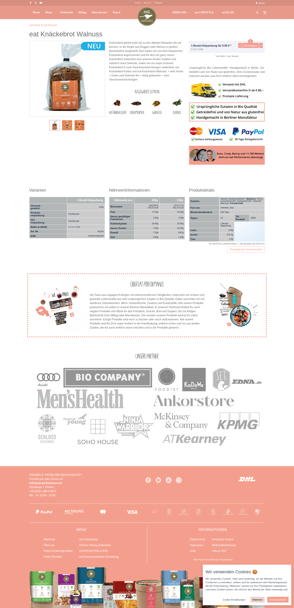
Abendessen (99, 12)
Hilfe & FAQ (219, 550)
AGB (193, 550)
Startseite (49, 539)
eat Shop (34, 25)
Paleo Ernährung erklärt (58, 550)
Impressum (196, 545)
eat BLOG (228, 12)
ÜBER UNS (179, 12)
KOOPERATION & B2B (93, 550)
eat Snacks (50, 25)
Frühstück (66, 12)
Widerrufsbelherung (224, 545)
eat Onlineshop (88, 539)
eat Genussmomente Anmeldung (99, 556)
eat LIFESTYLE (204, 12)
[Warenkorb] (265, 12)
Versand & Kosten (223, 539)
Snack (116, 12)
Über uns (49, 545)
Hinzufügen (250, 45)
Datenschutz (197, 539)
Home (36, 12)
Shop (48, 12)
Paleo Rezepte (53, 556)
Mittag (82, 12)
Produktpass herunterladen (246, 249)
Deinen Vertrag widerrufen (95, 545)
